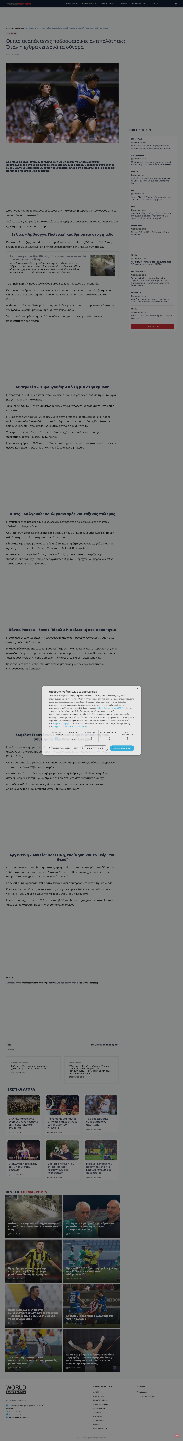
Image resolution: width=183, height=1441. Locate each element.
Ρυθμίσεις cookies (60, 726)
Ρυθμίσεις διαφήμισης (62, 723)
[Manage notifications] (177, 1436)
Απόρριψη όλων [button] (95, 748)
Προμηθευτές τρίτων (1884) (110, 708)
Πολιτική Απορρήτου (78, 726)
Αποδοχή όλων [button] (122, 748)
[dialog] (91, 720)
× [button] (137, 688)
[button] (63, 748)
